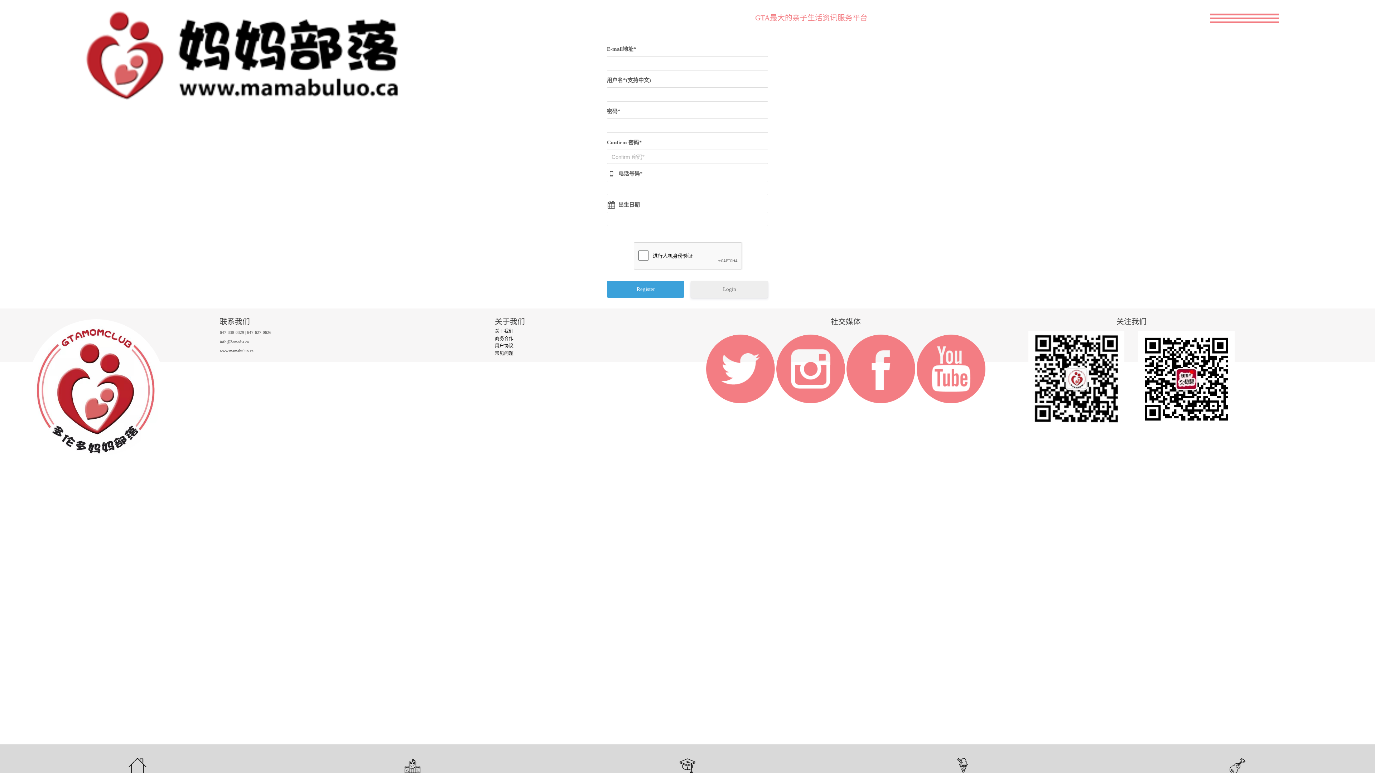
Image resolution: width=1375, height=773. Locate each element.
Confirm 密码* (624, 142)
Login (729, 289)
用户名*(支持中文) (629, 80)
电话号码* (630, 173)
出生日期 (629, 205)
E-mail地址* (621, 49)
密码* (614, 111)
